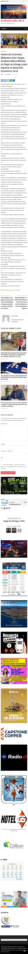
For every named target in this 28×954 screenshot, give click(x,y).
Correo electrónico (7, 451)
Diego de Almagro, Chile (14, 519)
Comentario (4, 423)
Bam (8, 951)
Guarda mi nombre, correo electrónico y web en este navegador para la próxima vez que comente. (14, 466)
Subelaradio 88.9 (12, 20)
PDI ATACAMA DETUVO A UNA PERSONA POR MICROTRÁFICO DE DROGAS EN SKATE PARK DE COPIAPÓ (14, 377)
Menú (4, 28)
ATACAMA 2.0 (3, 51)
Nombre (3, 444)
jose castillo (7, 74)
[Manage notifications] (24, 951)
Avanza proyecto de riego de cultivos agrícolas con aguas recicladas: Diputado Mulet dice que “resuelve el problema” (14, 404)
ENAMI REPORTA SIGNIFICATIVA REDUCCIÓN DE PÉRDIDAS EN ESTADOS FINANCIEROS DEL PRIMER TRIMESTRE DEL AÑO (13, 354)
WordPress (3, 951)
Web (2, 457)
